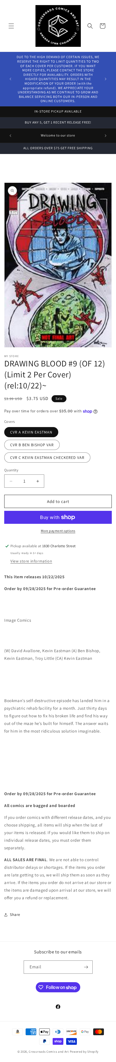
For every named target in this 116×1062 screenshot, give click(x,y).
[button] (11, 26)
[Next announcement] (105, 79)
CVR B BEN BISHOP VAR (32, 444)
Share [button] (15, 914)
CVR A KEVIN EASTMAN (31, 432)
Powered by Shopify (84, 1052)
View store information (31, 561)
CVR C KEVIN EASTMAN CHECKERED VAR (47, 457)
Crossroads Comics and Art (49, 1052)
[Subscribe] (86, 967)
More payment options (58, 531)
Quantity (11, 470)
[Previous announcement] (10, 79)
